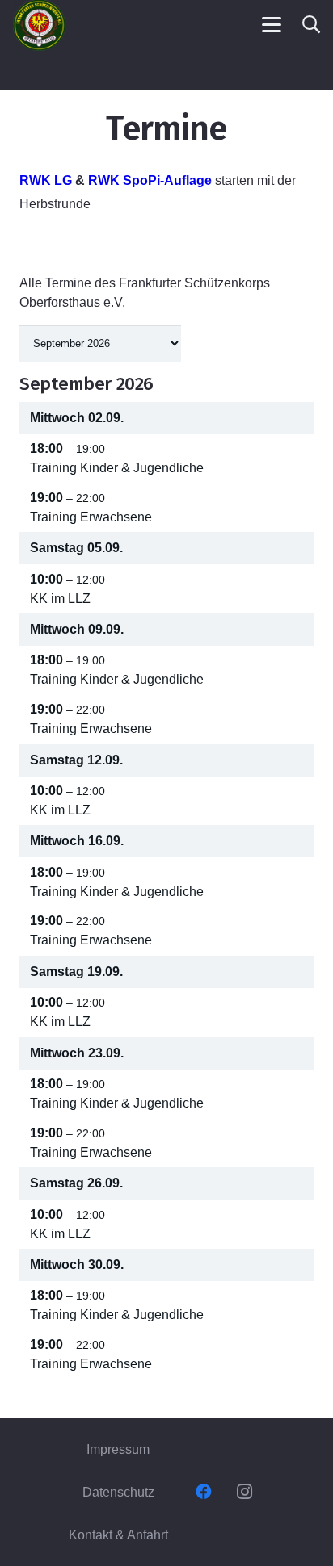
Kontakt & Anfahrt (118, 1535)
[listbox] (100, 343)
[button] (271, 25)
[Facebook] (203, 1492)
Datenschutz (118, 1492)
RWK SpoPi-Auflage (150, 180)
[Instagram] (244, 1492)
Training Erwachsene (91, 517)
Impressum (118, 1449)
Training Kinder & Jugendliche (117, 468)
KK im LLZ (60, 598)
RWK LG (45, 180)
